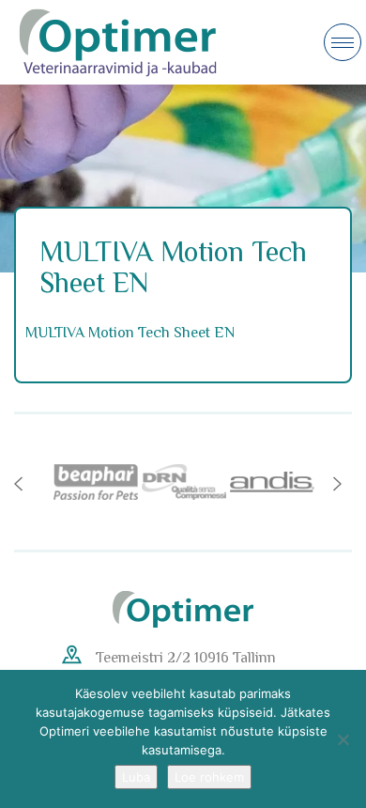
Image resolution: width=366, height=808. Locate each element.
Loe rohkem (209, 777)
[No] (342, 739)
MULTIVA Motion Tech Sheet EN (130, 332)
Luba (136, 777)
